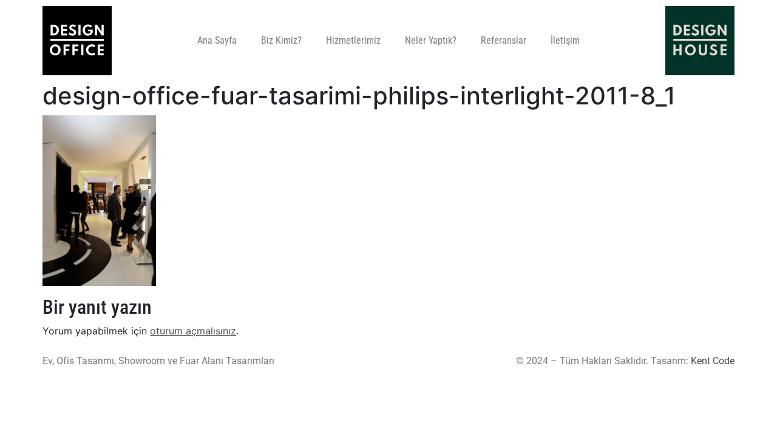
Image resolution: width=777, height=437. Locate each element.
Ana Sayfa (217, 40)
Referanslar (503, 40)
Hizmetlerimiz (353, 40)
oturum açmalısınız (193, 331)
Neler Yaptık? (430, 40)
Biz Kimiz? (281, 40)
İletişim (565, 40)
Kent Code (713, 361)
